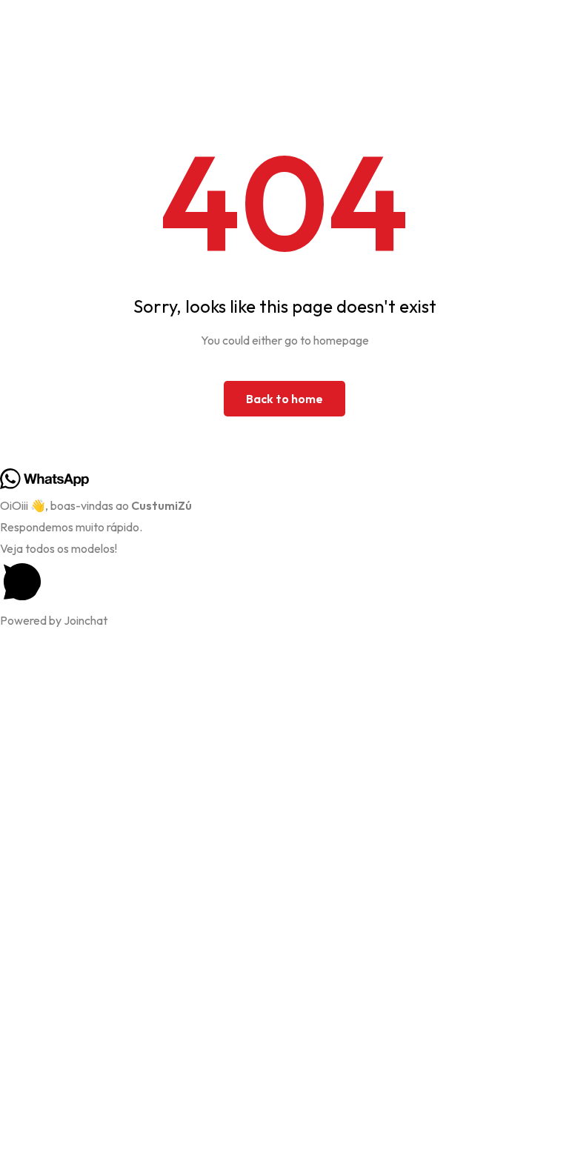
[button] (284, 574)
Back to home (284, 398)
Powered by (53, 620)
